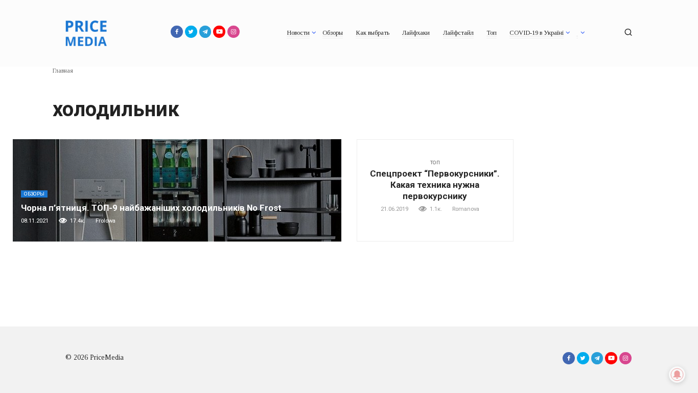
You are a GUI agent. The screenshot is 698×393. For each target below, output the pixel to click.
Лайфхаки (416, 32)
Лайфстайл (458, 32)
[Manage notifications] (677, 374)
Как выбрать (372, 32)
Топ (491, 32)
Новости (298, 32)
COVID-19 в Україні (536, 32)
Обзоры (332, 32)
